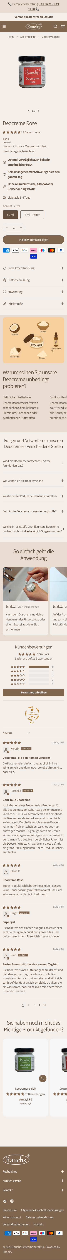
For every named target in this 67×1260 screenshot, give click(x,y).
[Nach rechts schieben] (38, 111)
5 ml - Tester (32, 215)
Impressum (10, 1210)
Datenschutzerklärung (39, 1217)
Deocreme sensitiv (25, 1088)
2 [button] (28, 1005)
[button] (12, 132)
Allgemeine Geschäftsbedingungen (42, 1210)
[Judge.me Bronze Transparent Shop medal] (32, 713)
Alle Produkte (27, 36)
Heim (11, 36)
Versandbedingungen (16, 1224)
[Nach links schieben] (29, 111)
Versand (30, 146)
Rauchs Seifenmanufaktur (28, 1247)
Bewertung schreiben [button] (34, 692)
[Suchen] (55, 26)
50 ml (10, 215)
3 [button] (34, 1005)
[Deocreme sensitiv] (25, 1061)
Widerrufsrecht (12, 1217)
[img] (12, 743)
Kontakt (39, 1224)
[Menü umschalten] (4, 26)
